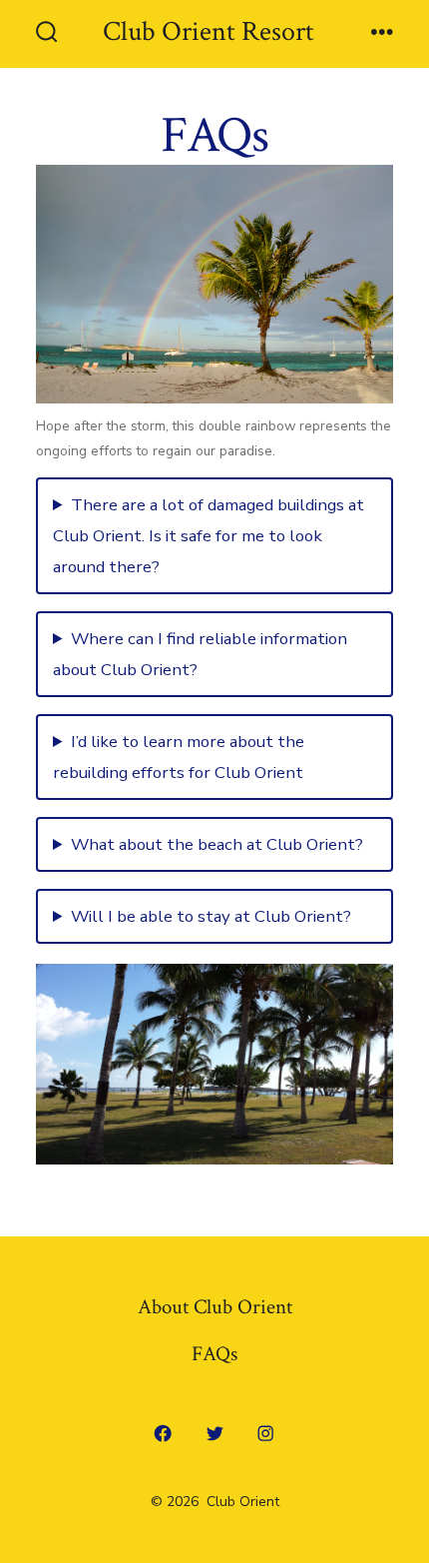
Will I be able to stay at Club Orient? (211, 916)
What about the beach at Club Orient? (217, 844)
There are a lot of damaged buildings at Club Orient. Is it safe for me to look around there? (208, 535)
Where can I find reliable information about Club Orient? (200, 654)
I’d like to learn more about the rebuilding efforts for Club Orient (178, 757)
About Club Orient (215, 1306)
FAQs (214, 1353)
